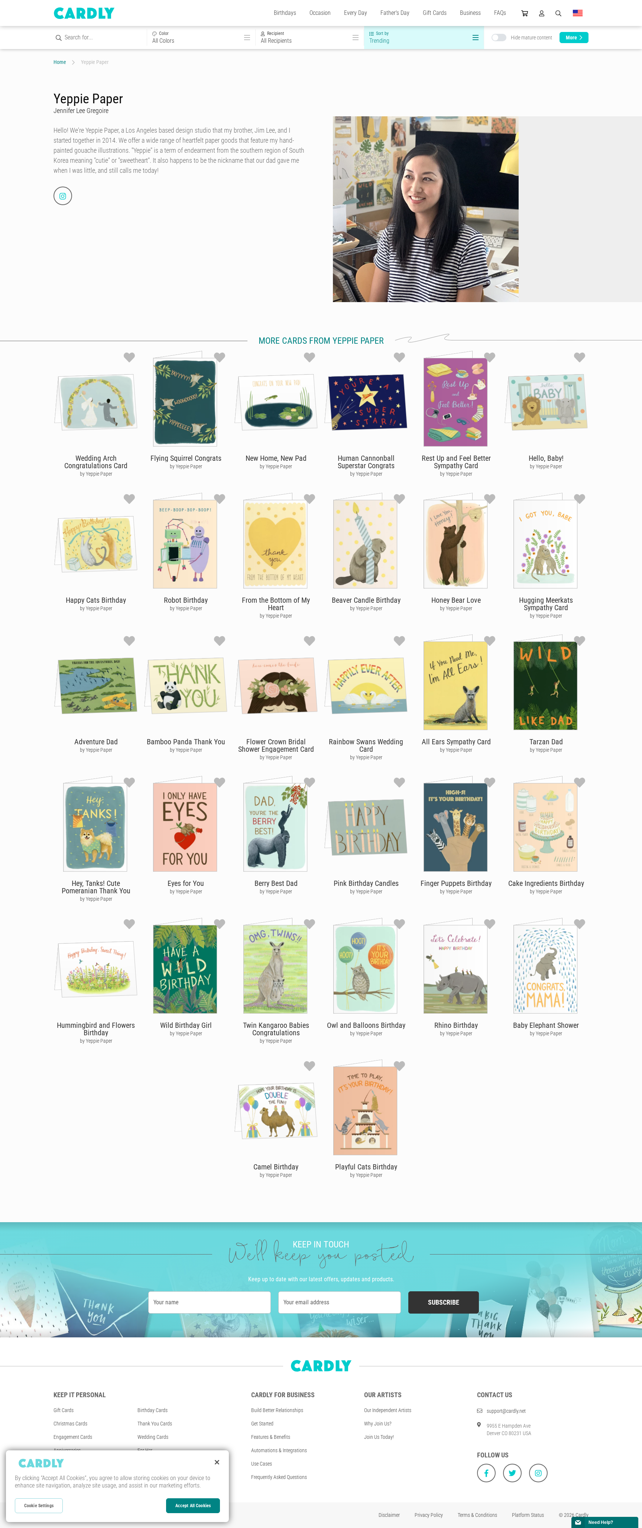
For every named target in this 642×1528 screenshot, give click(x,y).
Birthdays (285, 12)
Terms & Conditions (477, 1515)
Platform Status (528, 1515)
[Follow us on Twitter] (512, 1473)
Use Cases (261, 1464)
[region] (117, 1486)
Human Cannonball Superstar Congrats (366, 462)
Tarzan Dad (546, 741)
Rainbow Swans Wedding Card (366, 745)
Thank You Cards (154, 1424)
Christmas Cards (70, 1424)
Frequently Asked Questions (279, 1477)
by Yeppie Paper (96, 474)
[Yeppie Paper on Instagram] (63, 196)
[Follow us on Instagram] (538, 1473)
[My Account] (541, 13)
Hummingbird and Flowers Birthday (96, 1029)
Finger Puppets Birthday (456, 883)
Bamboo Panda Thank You (186, 741)
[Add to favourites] (129, 357)
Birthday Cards (152, 1410)
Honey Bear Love (456, 600)
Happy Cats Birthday (96, 600)
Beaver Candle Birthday (366, 600)
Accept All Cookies (193, 1505)
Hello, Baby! (546, 458)
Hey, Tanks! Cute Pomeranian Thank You (96, 887)
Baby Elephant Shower (546, 1025)
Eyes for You (186, 883)
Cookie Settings (39, 1505)
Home (60, 62)
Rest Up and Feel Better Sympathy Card (456, 462)
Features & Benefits (270, 1437)
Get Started (262, 1424)
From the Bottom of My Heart (276, 604)
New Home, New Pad (276, 458)
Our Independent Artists (387, 1410)
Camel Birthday (275, 1166)
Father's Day (394, 12)
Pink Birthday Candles (366, 883)
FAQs (500, 12)
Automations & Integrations (279, 1450)
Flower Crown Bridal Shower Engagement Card (276, 745)
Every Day (355, 12)
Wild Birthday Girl (186, 1025)
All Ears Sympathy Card (456, 741)
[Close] (217, 1462)
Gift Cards (435, 12)
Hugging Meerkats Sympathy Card (546, 604)
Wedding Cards (152, 1437)
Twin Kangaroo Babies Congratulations (276, 1029)
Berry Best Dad (276, 883)
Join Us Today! (379, 1437)
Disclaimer (389, 1515)
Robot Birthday (186, 600)
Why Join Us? (378, 1424)
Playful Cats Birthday (366, 1166)
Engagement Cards (73, 1437)
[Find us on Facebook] (486, 1473)
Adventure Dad (96, 741)
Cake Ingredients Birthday (546, 883)
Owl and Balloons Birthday (366, 1025)
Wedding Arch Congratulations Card (95, 462)
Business (470, 12)
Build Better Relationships (277, 1410)
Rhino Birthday (456, 1025)
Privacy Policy (429, 1515)
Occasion (320, 12)
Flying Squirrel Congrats (185, 458)
